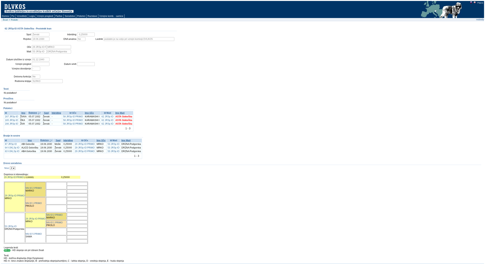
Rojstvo (33, 112)
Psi (13, 16)
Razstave (92, 16)
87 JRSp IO (11, 144)
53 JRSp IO (113, 144)
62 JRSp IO (107, 116)
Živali (5, 20)
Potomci (81, 16)
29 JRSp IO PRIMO (85, 144)
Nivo (6, 168)
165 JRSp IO (11, 120)
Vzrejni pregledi (45, 16)
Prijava (480, 3)
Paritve (59, 16)
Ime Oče (89, 113)
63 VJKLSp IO (12, 151)
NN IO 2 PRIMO (34, 188)
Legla (32, 16)
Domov (5, 16)
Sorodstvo (70, 16)
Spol (46, 113)
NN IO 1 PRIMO (34, 203)
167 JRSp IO (11, 116)
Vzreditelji (22, 16)
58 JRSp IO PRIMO (73, 116)
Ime (23, 113)
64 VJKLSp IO (12, 147)
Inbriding (56, 113)
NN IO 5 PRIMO (34, 234)
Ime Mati (119, 113)
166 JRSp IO (11, 123)
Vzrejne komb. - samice (111, 16)
